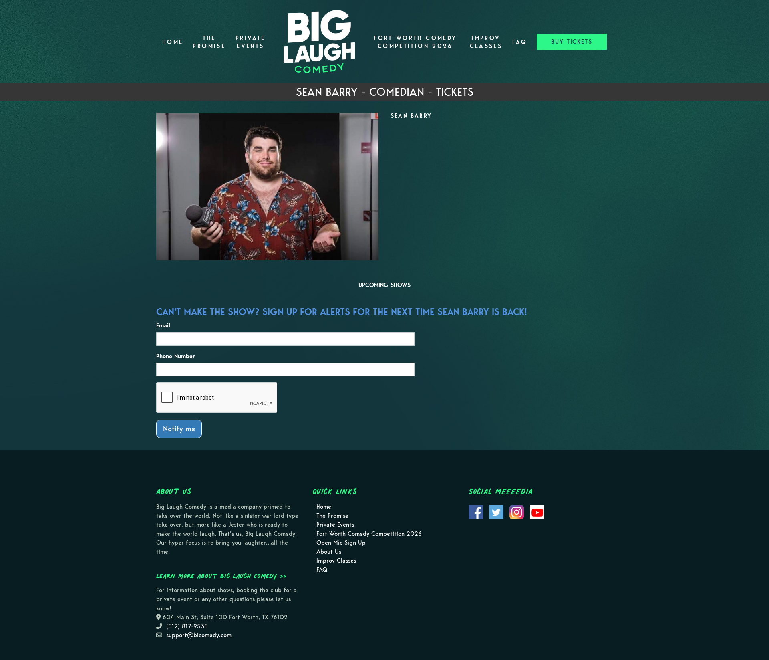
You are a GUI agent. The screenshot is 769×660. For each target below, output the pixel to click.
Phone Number (175, 356)
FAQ (519, 42)
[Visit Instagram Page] (516, 511)
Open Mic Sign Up (341, 542)
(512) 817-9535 (187, 626)
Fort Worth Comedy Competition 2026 (415, 42)
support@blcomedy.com (199, 635)
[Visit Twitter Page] (496, 511)
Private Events (251, 42)
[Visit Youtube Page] (537, 511)
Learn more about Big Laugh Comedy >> (221, 576)
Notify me (179, 428)
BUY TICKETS (571, 41)
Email (163, 325)
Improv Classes (486, 42)
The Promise (209, 42)
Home (172, 42)
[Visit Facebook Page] (476, 511)
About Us (328, 551)
